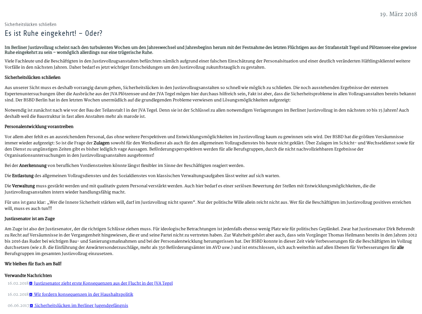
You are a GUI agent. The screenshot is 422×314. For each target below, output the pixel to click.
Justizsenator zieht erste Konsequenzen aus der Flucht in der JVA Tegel (103, 283)
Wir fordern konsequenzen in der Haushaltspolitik (83, 294)
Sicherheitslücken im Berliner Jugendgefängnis (81, 305)
